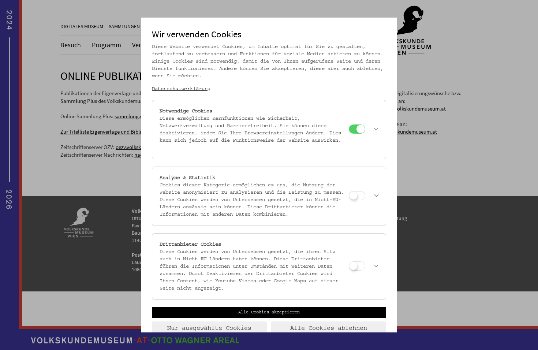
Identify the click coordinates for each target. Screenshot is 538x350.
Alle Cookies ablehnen (328, 328)
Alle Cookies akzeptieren (269, 312)
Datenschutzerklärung (181, 89)
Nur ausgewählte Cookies (209, 328)
